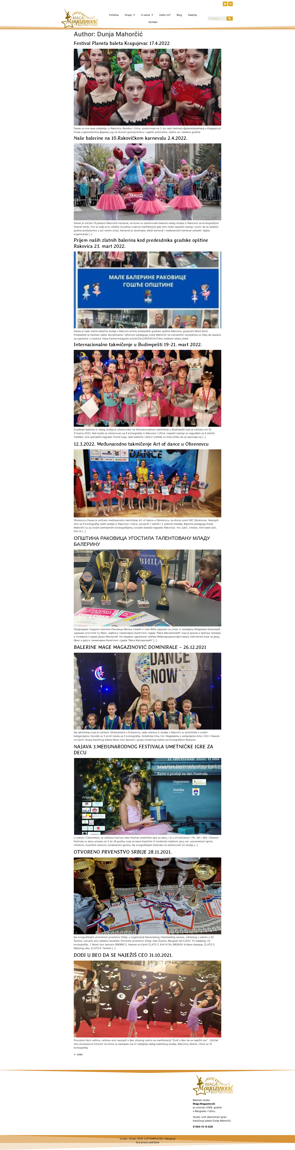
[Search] (229, 18)
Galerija (192, 14)
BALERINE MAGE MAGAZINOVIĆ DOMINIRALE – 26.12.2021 (140, 647)
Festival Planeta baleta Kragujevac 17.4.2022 (122, 43)
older (78, 1054)
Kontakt (153, 22)
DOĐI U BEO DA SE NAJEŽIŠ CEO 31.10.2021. (123, 955)
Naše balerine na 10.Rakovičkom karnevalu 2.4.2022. (130, 138)
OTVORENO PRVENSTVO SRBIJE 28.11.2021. (123, 852)
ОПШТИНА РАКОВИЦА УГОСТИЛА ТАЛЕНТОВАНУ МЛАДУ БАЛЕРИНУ (142, 541)
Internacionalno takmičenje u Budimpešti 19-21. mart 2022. (138, 344)
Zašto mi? (165, 14)
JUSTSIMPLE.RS (153, 1138)
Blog (179, 14)
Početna (114, 14)
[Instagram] (230, 4)
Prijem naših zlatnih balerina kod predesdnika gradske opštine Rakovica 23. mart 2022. (141, 243)
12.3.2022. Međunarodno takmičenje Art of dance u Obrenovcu (141, 444)
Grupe (128, 14)
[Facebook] (225, 4)
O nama (145, 14)
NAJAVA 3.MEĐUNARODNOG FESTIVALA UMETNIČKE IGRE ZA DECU (143, 749)
